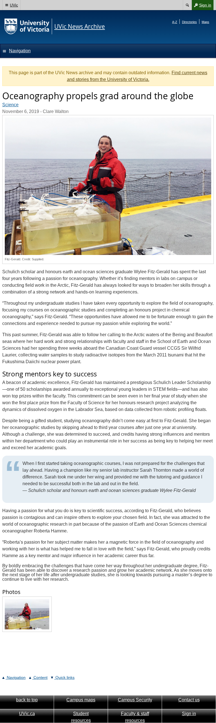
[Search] (187, 5)
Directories (189, 22)
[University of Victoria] (27, 26)
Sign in (201, 6)
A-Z (174, 22)
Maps (205, 22)
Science (10, 104)
